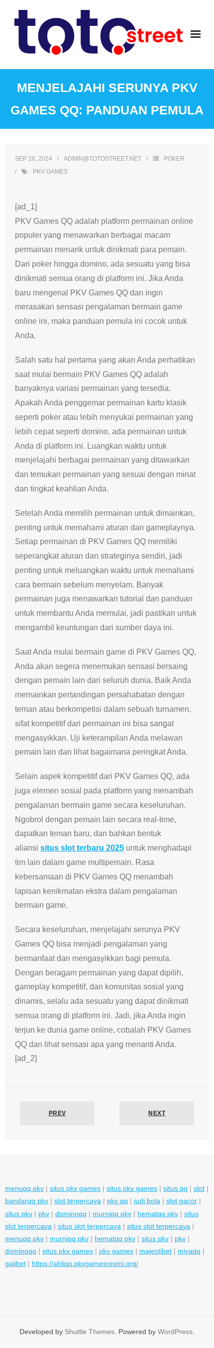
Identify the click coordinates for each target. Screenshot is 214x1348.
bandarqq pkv (26, 1201)
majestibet (155, 1251)
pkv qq (117, 1201)
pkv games (50, 171)
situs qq (175, 1188)
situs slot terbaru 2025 (82, 848)
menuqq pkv (24, 1188)
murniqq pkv (112, 1214)
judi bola (147, 1201)
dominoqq (71, 1214)
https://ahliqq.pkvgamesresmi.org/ (85, 1263)
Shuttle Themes (89, 1332)
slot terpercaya (77, 1201)
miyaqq (189, 1251)
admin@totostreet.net (102, 158)
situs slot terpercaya (89, 1226)
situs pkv (18, 1214)
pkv (43, 1214)
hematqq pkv (157, 1214)
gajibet (15, 1263)
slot (199, 1188)
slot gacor (181, 1201)
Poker (174, 158)
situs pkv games (75, 1188)
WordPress (175, 1332)
